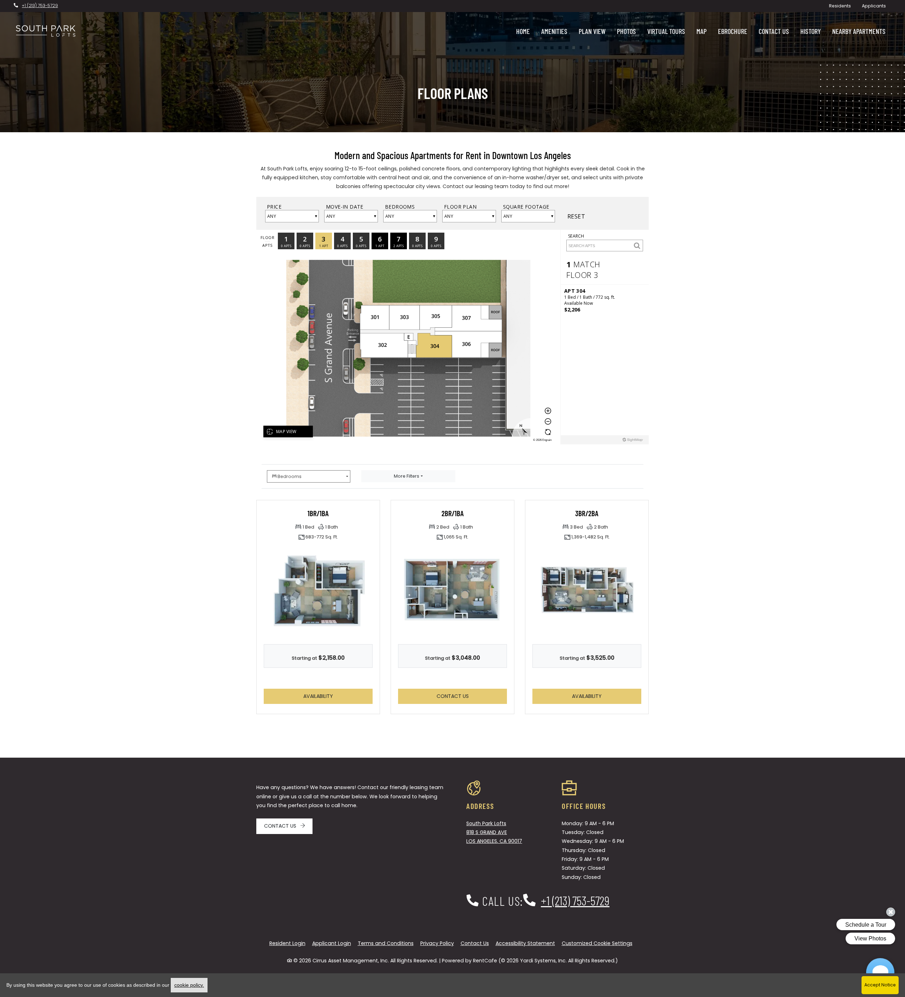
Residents (842, 5)
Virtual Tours (666, 31)
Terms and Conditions (386, 943)
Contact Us (774, 31)
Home (523, 31)
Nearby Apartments (859, 31)
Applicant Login (331, 943)
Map (701, 31)
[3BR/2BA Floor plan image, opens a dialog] (587, 591)
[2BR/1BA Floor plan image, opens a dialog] (452, 591)
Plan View (592, 31)
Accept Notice (880, 985)
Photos (626, 31)
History (810, 31)
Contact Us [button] (472, 696)
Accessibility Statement (525, 943)
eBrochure (732, 31)
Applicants (876, 5)
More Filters (406, 476)
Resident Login (287, 943)
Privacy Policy (437, 943)
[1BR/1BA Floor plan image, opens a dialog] (318, 591)
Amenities (554, 31)
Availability (332, 696)
